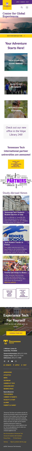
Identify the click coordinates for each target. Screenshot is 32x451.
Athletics (7, 375)
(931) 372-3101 (15, 353)
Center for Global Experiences (14, 15)
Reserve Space (8, 389)
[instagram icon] (5, 362)
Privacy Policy (7, 438)
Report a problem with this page (18, 442)
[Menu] (27, 7)
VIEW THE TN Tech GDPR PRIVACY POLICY (9, 293)
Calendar (7, 380)
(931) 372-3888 (12, 358)
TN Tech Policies (17, 438)
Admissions (8, 372)
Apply (17, 2)
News (5, 378)
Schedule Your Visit (16, 333)
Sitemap (6, 442)
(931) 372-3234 (13, 355)
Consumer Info (9, 386)
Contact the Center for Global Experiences (24, 293)
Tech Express (8, 394)
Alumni (6, 402)
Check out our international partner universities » (16, 164)
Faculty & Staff (9, 400)
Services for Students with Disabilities (13, 436)
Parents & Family (10, 405)
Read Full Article (10, 282)
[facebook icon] (8, 362)
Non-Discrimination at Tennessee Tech (13, 433)
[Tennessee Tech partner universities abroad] (16, 180)
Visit (27, 2)
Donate (22, 2)
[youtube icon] (12, 362)
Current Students (10, 397)
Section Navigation (15, 36)
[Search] (22, 7)
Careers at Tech (9, 383)
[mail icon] (16, 362)
